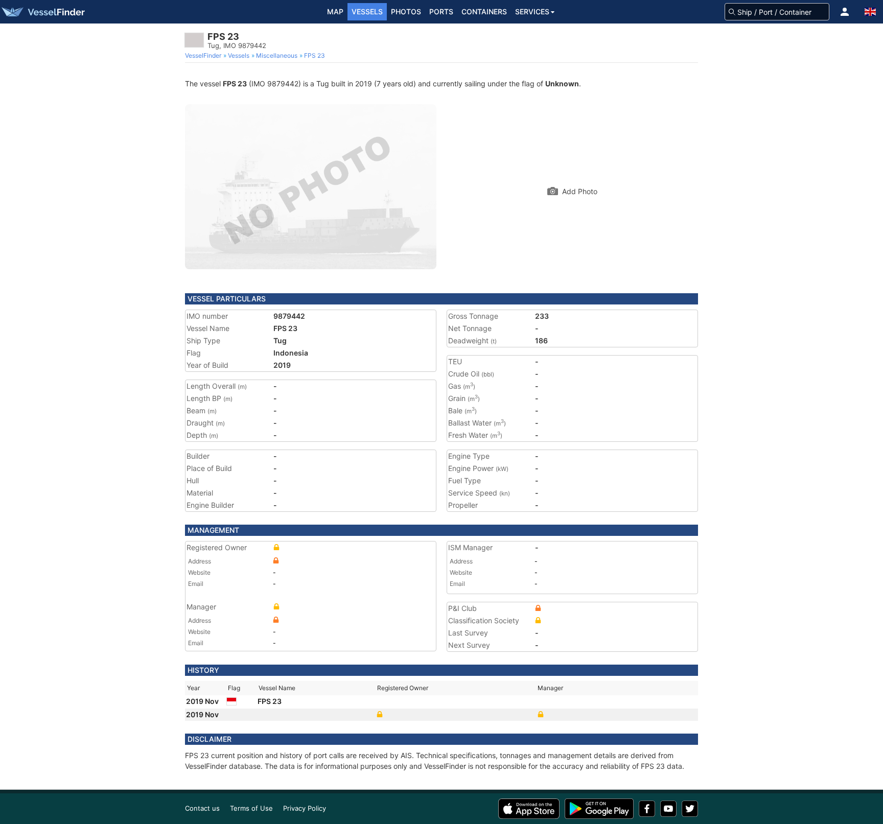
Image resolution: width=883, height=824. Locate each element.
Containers (484, 11)
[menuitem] (204, 55)
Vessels (367, 11)
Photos (406, 11)
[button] (844, 11)
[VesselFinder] (42, 11)
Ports (441, 11)
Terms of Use (251, 808)
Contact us (202, 808)
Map (335, 11)
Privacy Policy (304, 808)
